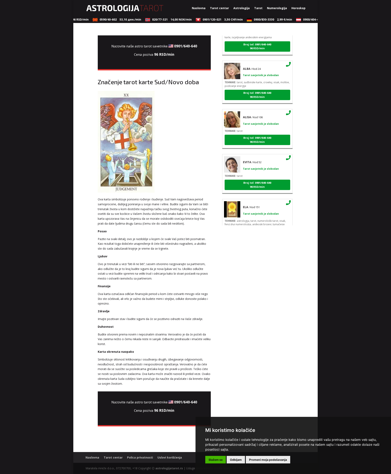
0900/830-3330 (268, 19)
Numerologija (277, 8)
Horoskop (298, 8)
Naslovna (198, 8)
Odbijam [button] (236, 459)
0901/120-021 (218, 19)
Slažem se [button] (216, 459)
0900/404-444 (317, 19)
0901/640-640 (185, 46)
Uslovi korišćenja (169, 457)
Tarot (258, 8)
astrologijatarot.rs (169, 468)
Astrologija (241, 8)
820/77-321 (167, 19)
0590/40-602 (116, 19)
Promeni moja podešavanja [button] (268, 459)
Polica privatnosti (140, 457)
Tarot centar (219, 8)
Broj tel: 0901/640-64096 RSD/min (257, 42)
